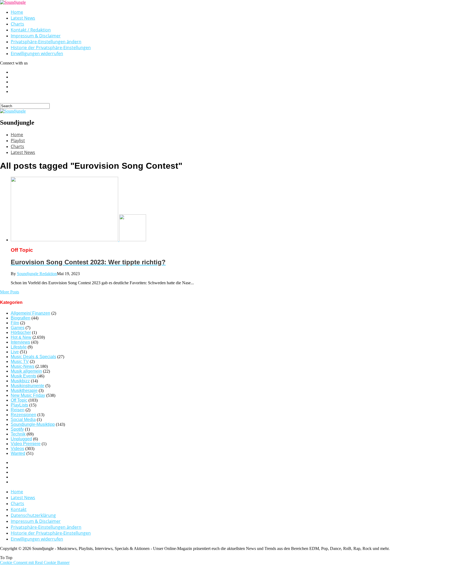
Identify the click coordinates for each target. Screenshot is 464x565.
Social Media (23, 419)
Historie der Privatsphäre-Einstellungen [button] (51, 48)
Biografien (20, 318)
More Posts (9, 292)
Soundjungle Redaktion (37, 273)
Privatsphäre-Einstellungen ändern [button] (46, 42)
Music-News (22, 366)
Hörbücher (21, 332)
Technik (18, 434)
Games (17, 327)
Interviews (20, 342)
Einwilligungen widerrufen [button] (37, 53)
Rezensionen (23, 414)
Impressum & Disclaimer (36, 36)
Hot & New (21, 337)
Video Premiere (26, 443)
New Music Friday (28, 395)
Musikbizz (20, 381)
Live (15, 352)
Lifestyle (19, 347)
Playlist (18, 140)
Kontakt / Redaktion (31, 30)
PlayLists (19, 405)
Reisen (17, 410)
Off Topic (19, 400)
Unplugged (21, 439)
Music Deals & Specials (33, 356)
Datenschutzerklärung (33, 515)
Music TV (20, 361)
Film (15, 323)
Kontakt (19, 509)
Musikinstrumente (27, 385)
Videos (17, 448)
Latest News (23, 18)
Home (17, 12)
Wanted (18, 453)
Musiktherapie (24, 390)
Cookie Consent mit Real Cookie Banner (35, 562)
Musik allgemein (26, 371)
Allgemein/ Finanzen (30, 313)
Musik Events (23, 376)
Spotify (17, 429)
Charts (17, 24)
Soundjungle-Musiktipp (33, 424)
